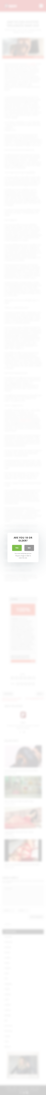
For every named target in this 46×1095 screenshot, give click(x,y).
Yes (16, 548)
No (29, 548)
